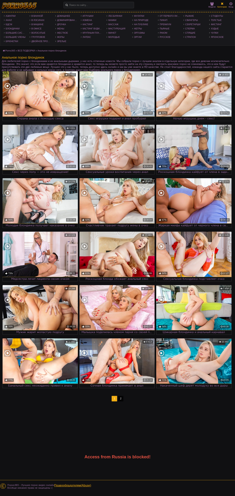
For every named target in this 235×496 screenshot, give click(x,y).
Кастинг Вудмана (93, 28)
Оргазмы (139, 33)
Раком (163, 33)
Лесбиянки (115, 16)
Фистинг (216, 24)
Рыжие (189, 16)
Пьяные (164, 28)
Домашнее (63, 16)
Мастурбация (116, 28)
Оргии (138, 37)
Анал (9, 20)
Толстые (216, 20)
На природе (141, 20)
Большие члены (16, 37)
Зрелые (61, 41)
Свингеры (191, 20)
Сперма (190, 28)
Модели (212, 7)
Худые (215, 28)
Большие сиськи (16, 33)
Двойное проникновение (42, 41)
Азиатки (11, 16)
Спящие (190, 33)
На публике (141, 24)
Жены (60, 28)
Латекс (87, 37)
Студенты (217, 16)
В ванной (37, 16)
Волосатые (38, 33)
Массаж (113, 24)
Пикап (163, 20)
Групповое (38, 37)
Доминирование (67, 20)
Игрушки (88, 16)
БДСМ (9, 24)
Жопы (60, 37)
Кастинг (88, 24)
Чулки (214, 33)
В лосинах (37, 20)
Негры (138, 28)
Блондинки (13, 28)
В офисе (36, 28)
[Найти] (67, 5)
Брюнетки (12, 41)
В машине (37, 24)
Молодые (114, 37)
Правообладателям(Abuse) (72, 485)
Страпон (190, 37)
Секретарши (192, 24)
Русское (165, 37)
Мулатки (139, 16)
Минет (112, 33)
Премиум (165, 24)
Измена (87, 20)
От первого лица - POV (171, 16)
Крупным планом (93, 33)
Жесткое (62, 33)
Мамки (112, 20)
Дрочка (61, 24)
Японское (217, 37)
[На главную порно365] (19, 5)
